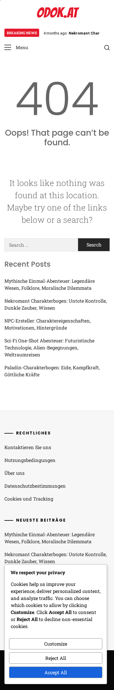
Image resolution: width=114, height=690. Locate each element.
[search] (107, 48)
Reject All (55, 658)
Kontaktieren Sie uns (27, 447)
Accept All (55, 672)
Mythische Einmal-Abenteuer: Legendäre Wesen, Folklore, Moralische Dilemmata (49, 284)
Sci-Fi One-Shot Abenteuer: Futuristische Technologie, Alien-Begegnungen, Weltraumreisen (49, 347)
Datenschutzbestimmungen (35, 486)
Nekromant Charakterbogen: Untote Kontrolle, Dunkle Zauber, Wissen (55, 304)
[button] (16, 47)
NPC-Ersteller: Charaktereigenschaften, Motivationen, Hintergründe (47, 324)
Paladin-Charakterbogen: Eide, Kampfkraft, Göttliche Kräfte (52, 370)
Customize (55, 644)
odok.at (57, 12)
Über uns (14, 473)
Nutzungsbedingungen (30, 460)
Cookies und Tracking (28, 499)
